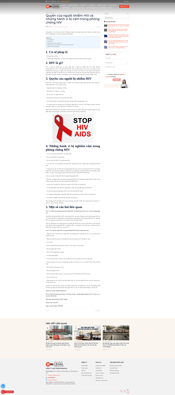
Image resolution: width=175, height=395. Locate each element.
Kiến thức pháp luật (91, 7)
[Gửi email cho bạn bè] (99, 27)
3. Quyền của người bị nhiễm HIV (54, 43)
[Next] (131, 335)
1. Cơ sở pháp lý (50, 39)
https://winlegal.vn (52, 380)
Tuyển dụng (84, 368)
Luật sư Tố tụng (100, 373)
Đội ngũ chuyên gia (86, 373)
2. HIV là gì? (49, 41)
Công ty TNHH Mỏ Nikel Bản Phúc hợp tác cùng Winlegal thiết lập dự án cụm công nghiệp (118, 42)
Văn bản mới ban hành (115, 365)
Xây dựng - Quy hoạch (101, 380)
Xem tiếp (48, 349)
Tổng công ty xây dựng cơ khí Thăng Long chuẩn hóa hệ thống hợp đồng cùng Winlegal (117, 30)
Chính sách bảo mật (86, 375)
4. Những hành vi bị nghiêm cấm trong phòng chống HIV (60, 44)
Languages (126, 1)
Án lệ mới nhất (113, 368)
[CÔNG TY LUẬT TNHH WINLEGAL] (52, 6)
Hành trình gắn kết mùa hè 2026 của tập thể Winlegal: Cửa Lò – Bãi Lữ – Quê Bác (118, 25)
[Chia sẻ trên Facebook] (97, 27)
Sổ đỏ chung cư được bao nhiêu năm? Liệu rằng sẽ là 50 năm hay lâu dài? (58, 345)
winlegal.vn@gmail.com (54, 375)
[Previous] (44, 335)
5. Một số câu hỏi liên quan (53, 46)
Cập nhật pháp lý (102, 7)
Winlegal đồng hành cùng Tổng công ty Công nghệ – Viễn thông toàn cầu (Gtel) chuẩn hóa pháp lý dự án (118, 36)
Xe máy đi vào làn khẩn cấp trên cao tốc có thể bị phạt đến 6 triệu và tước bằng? (116, 345)
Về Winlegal (84, 365)
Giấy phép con (99, 378)
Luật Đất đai (99, 370)
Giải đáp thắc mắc (114, 373)
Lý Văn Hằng (64, 26)
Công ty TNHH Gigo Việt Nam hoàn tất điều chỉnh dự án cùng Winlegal (118, 47)
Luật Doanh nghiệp (100, 365)
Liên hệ (110, 7)
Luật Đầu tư (99, 368)
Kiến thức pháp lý (114, 370)
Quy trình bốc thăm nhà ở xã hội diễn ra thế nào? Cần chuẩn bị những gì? (86, 345)
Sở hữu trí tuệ (99, 375)
